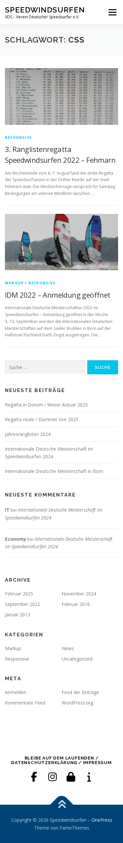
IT (7, 510)
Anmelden (15, 692)
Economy (15, 539)
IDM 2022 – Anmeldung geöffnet (58, 295)
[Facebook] (34, 777)
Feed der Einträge (80, 692)
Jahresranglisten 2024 (28, 434)
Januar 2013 (17, 614)
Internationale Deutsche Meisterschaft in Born (54, 471)
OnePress (102, 820)
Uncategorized (77, 659)
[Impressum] (89, 777)
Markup (14, 282)
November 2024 (79, 593)
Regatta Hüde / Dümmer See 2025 (41, 419)
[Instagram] (52, 777)
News (68, 648)
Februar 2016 (76, 604)
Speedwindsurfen (45, 9)
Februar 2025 (19, 593)
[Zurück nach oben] (61, 804)
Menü (112, 12)
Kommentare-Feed (25, 703)
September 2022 (22, 604)
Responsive (18, 137)
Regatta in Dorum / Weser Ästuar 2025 (46, 405)
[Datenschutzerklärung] (71, 777)
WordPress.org (77, 703)
